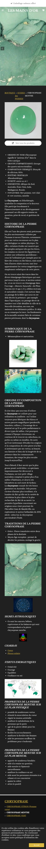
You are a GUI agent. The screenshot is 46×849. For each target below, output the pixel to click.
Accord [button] (36, 845)
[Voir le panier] (43, 10)
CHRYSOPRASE (16, 801)
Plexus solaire (14, 653)
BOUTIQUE (10, 93)
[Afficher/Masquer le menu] (2, 10)
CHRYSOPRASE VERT (16, 815)
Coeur (10, 650)
